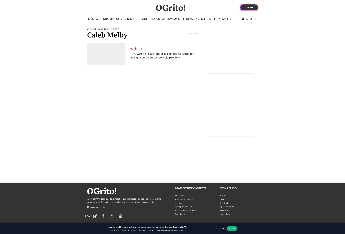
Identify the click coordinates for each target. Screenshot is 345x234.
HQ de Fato (225, 214)
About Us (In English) (184, 199)
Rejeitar (220, 229)
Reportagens (190, 18)
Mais (225, 18)
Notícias (136, 48)
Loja (217, 18)
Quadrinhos (111, 18)
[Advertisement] (231, 50)
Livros (144, 18)
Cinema (129, 18)
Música (93, 18)
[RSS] (251, 19)
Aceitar (232, 229)
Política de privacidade (185, 210)
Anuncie (178, 203)
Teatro (155, 18)
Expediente (180, 214)
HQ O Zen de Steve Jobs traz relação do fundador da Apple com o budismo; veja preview (162, 55)
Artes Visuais (171, 18)
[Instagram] (247, 19)
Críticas (206, 18)
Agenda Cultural (227, 207)
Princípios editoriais (184, 207)
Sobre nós (179, 195)
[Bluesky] (243, 19)
